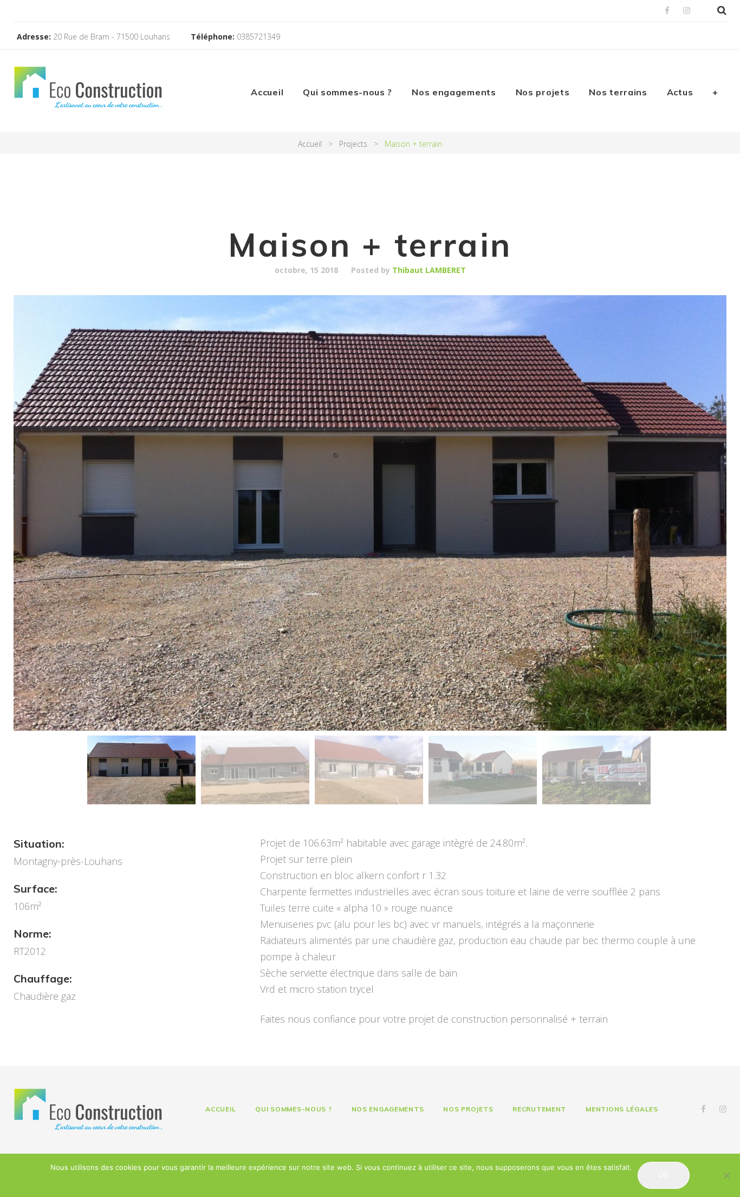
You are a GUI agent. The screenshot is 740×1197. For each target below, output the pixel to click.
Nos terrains (618, 92)
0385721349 (258, 36)
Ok (663, 1174)
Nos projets (543, 92)
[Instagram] (686, 11)
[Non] (726, 1175)
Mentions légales (622, 1109)
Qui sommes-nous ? (347, 92)
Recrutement (539, 1109)
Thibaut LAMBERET (429, 270)
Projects (353, 144)
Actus (680, 92)
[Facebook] (667, 11)
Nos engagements (454, 92)
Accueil (267, 92)
